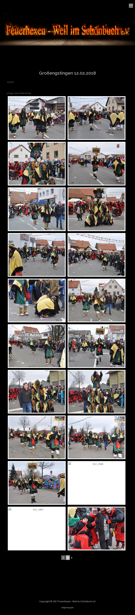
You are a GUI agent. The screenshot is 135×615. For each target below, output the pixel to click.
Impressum (67, 607)
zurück (10, 81)
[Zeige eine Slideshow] (19, 93)
